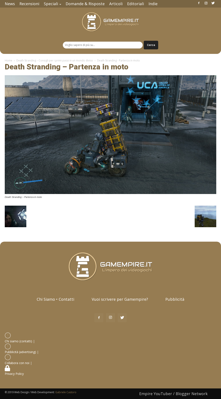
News (10, 3)
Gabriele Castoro (65, 392)
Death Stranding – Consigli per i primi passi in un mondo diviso (54, 60)
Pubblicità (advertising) (21, 352)
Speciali (51, 3)
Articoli (116, 3)
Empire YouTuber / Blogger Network (173, 394)
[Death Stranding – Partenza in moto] (110, 193)
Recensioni (29, 3)
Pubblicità (174, 299)
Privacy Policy (15, 374)
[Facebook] (199, 3)
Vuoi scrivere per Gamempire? (120, 299)
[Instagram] (206, 3)
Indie (153, 3)
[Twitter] (213, 3)
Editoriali (135, 3)
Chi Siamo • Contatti (55, 299)
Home (8, 60)
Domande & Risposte (85, 3)
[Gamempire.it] (110, 21)
